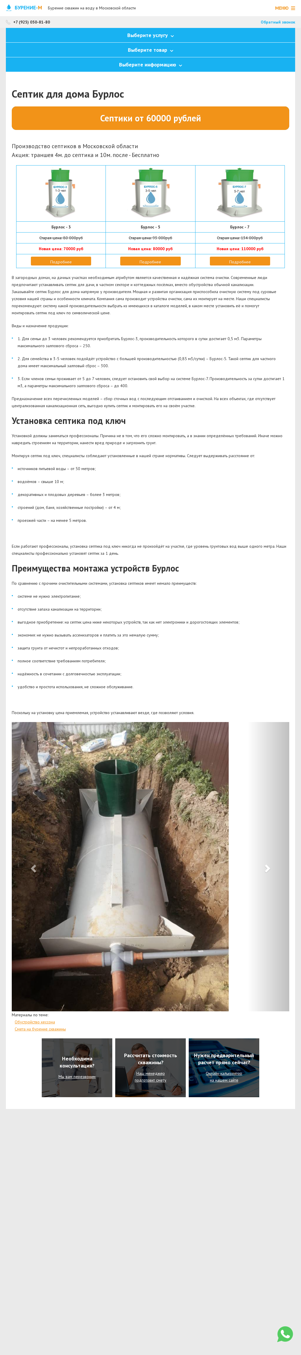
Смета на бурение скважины (40, 1029)
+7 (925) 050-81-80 (31, 22)
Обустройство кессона (35, 1022)
